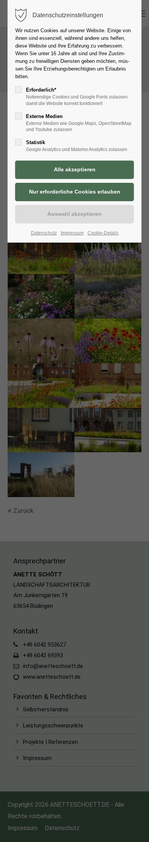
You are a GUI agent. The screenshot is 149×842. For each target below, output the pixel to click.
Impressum (72, 233)
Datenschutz (44, 233)
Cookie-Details (102, 233)
